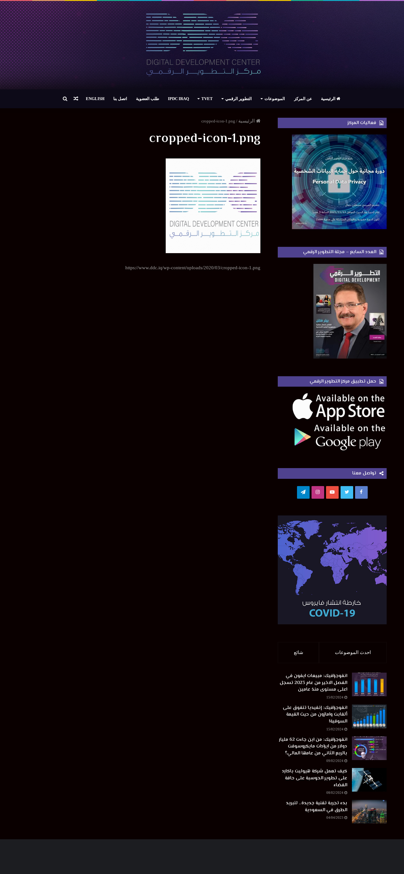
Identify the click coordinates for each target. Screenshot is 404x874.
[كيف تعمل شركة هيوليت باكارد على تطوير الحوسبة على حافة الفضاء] (369, 780)
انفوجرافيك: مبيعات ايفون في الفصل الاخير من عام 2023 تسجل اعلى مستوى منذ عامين (313, 682)
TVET (207, 98)
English (95, 98)
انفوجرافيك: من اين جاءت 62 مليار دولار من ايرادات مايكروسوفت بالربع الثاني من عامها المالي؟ (313, 746)
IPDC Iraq (178, 98)
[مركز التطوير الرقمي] (202, 45)
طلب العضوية (147, 98)
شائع (298, 652)
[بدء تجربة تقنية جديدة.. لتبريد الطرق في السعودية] (369, 811)
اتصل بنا (120, 98)
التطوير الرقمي (238, 98)
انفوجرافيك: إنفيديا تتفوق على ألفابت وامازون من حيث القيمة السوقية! (315, 714)
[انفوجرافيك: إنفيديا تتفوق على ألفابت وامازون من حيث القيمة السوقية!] (369, 716)
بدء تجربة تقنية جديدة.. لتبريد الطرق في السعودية (316, 807)
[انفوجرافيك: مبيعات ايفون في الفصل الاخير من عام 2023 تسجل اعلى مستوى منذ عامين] (369, 684)
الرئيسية (328, 98)
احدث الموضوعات (353, 652)
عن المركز (303, 98)
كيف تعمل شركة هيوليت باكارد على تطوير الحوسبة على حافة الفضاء (314, 778)
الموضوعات (274, 98)
